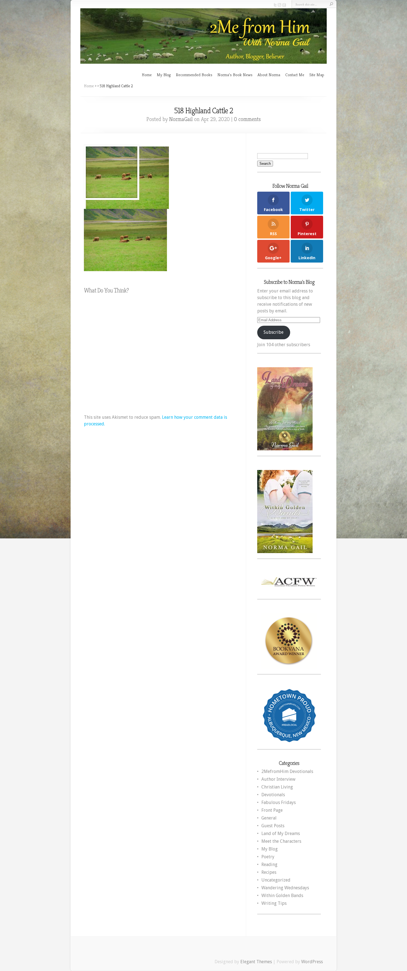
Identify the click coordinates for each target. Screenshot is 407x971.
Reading (269, 864)
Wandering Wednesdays (285, 887)
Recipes (268, 872)
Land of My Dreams (280, 833)
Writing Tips (274, 903)
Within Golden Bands (282, 895)
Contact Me (294, 74)
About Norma (268, 74)
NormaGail (181, 119)
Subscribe (274, 332)
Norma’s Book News (235, 74)
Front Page (272, 810)
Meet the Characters (281, 841)
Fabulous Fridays (278, 802)
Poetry (267, 856)
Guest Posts (272, 825)
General (269, 818)
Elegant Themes (256, 961)
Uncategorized (275, 880)
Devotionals (273, 794)
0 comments (247, 119)
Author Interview (278, 779)
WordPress (312, 961)
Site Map (316, 74)
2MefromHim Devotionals (287, 771)
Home (147, 74)
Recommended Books (194, 74)
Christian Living (277, 787)
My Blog (164, 74)
